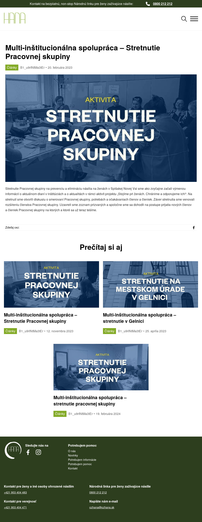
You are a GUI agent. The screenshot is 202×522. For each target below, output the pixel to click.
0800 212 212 (98, 492)
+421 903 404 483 (15, 492)
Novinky (73, 455)
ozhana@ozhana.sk (101, 507)
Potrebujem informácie (82, 459)
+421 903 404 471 (15, 507)
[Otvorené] (194, 19)
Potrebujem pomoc (80, 464)
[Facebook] (194, 227)
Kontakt (73, 468)
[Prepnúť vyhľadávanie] (184, 19)
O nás (72, 451)
